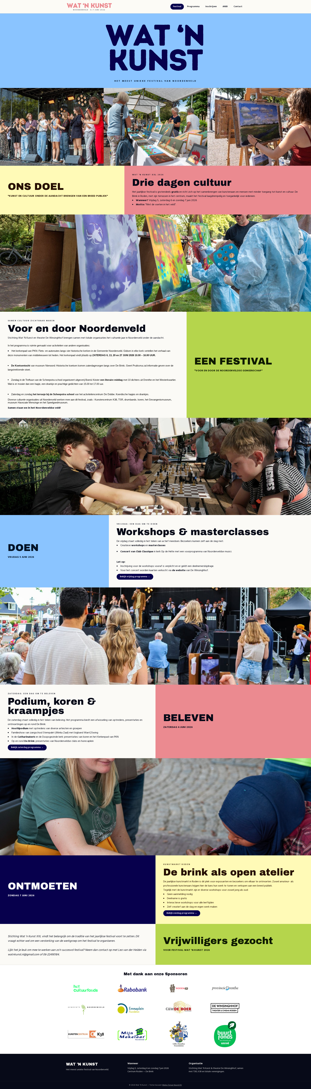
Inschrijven (211, 6)
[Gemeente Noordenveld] (86, 1008)
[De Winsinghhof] (225, 1008)
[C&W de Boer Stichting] (178, 1008)
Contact (238, 6)
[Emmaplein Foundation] (132, 1008)
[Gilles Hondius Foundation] (178, 1034)
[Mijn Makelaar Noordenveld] (132, 1034)
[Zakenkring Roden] (178, 988)
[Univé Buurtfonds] (225, 1034)
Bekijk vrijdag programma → (135, 577)
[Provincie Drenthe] (225, 988)
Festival (177, 6)
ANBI (225, 6)
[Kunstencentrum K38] (86, 1034)
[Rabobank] (132, 988)
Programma (193, 6)
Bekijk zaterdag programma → (27, 747)
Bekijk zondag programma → (182, 913)
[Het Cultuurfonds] (86, 988)
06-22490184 (51, 954)
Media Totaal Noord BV (172, 1085)
